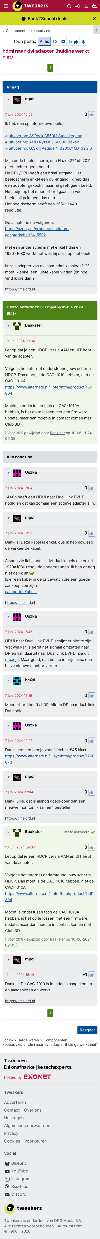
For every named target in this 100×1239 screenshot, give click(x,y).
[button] (6, 6)
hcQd (30, 679)
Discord (18, 1194)
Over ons (33, 1110)
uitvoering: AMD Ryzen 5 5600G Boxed (44, 142)
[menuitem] (69, 6)
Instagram (21, 1178)
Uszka (31, 472)
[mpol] (17, 100)
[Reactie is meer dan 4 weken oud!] (19, 114)
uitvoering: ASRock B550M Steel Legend (45, 135)
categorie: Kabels (21, 591)
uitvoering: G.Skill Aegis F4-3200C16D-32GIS (50, 148)
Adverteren (15, 1102)
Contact (12, 1110)
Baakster (33, 325)
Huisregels (14, 1117)
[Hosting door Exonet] (27, 1077)
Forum (8, 1040)
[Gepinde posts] (83, 41)
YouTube (19, 1170)
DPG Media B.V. (68, 1220)
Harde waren (28, 1040)
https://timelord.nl (20, 289)
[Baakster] (17, 326)
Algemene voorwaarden (27, 1125)
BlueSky (19, 1163)
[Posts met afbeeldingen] (62, 41)
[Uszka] (17, 473)
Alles (44, 41)
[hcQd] (17, 681)
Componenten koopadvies (28, 30)
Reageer (87, 1029)
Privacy (11, 1133)
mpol (29, 98)
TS (54, 41)
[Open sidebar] (96, 29)
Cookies (12, 1141)
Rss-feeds (21, 1186)
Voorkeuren (35, 1141)
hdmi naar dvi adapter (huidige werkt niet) (62, 1044)
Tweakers (13, 1220)
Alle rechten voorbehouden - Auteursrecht (43, 1226)
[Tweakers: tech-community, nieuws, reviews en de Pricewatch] (30, 6)
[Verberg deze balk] (94, 18)
